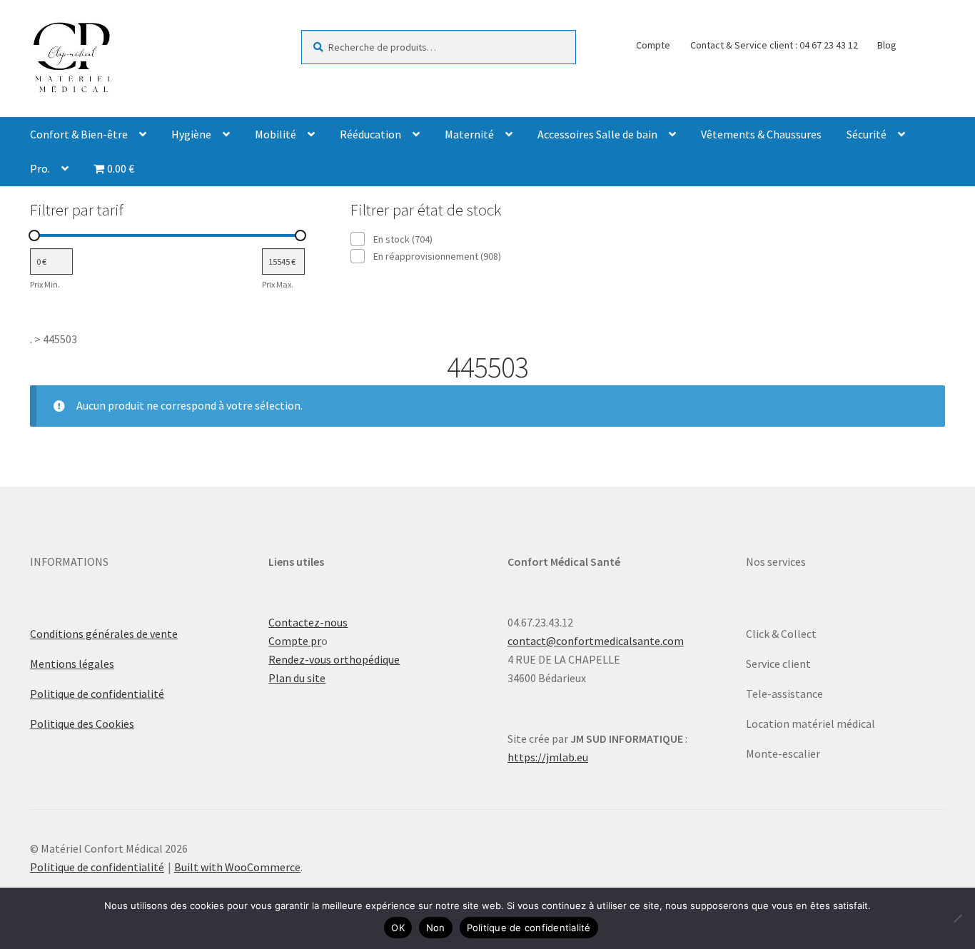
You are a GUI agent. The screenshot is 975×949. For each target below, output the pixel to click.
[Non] (957, 918)
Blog (886, 45)
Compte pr (294, 641)
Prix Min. (45, 284)
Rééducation (370, 134)
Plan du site (296, 678)
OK (398, 927)
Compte (653, 45)
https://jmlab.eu (547, 757)
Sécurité (866, 134)
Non (435, 927)
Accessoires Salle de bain (597, 134)
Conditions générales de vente (104, 633)
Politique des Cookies (82, 723)
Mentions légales (72, 663)
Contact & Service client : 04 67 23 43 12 (774, 45)
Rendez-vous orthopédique (334, 659)
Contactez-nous (308, 622)
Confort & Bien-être (79, 134)
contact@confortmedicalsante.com (595, 641)
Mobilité (275, 134)
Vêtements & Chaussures (761, 134)
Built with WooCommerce (237, 867)
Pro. (40, 168)
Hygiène (191, 134)
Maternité (469, 134)
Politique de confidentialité (97, 693)
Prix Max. (277, 284)
